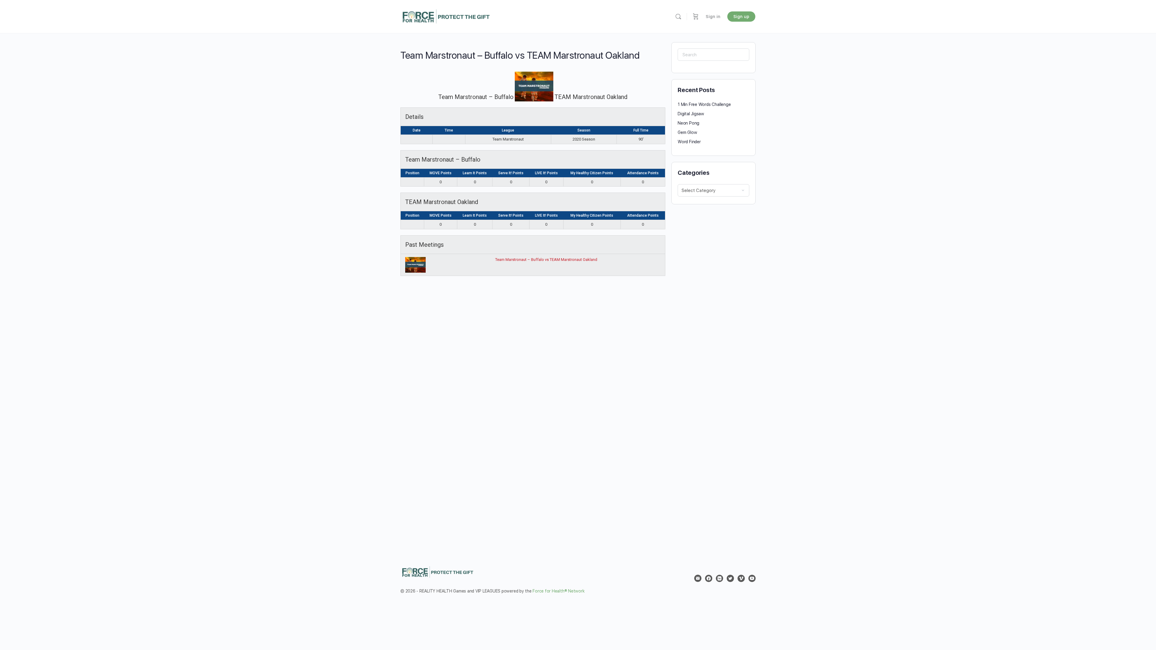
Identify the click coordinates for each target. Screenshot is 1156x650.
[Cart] (696, 16)
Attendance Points (643, 173)
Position (412, 173)
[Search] (678, 16)
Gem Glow (687, 132)
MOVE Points (441, 173)
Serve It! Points (511, 173)
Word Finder (689, 141)
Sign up (741, 16)
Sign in (713, 16)
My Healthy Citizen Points (591, 173)
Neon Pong (688, 123)
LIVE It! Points (546, 173)
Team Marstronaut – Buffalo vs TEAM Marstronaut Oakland (546, 259)
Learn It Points (475, 173)
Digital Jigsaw (691, 113)
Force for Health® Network (558, 591)
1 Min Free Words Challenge (704, 104)
